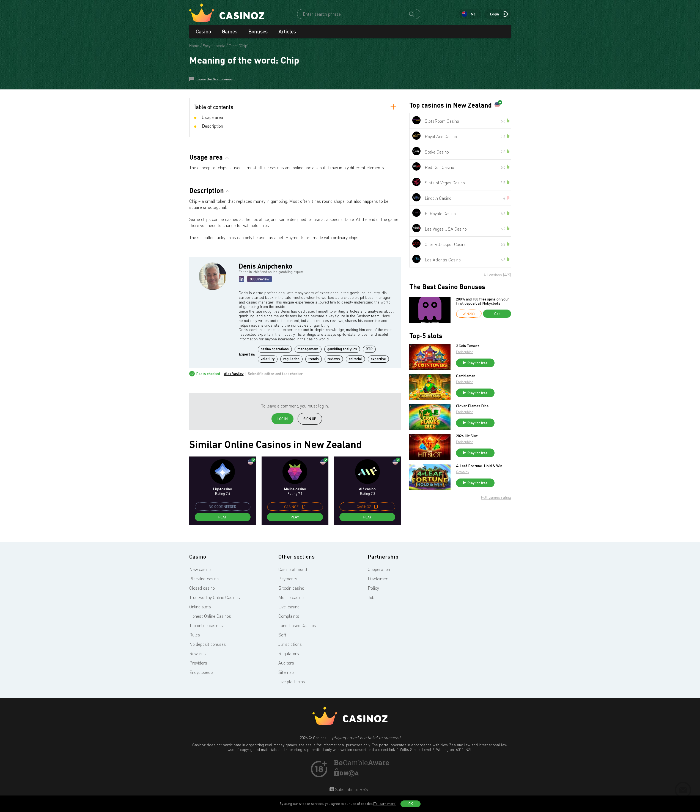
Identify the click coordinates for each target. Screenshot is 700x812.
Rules (194, 635)
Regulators (288, 653)
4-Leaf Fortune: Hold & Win (479, 466)
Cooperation (379, 569)
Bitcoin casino (291, 588)
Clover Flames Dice (472, 406)
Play (222, 517)
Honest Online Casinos (210, 616)
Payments (287, 578)
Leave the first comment (215, 79)
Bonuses (258, 31)
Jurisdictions (290, 644)
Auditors (286, 663)
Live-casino (289, 606)
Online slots (200, 606)
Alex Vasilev (234, 374)
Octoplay (462, 472)
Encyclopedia (201, 672)
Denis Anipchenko (265, 266)
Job (371, 597)
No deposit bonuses (207, 644)
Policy (373, 588)
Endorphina (464, 352)
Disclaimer (378, 578)
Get (497, 313)
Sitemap (286, 672)
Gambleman (465, 376)
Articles (287, 31)
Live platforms (291, 681)
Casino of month (293, 569)
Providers (198, 663)
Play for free (477, 363)
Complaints (288, 616)
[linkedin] (241, 279)
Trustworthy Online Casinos (214, 597)
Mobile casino (291, 597)
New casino (200, 569)
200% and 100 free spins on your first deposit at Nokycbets (482, 301)
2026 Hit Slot (467, 436)
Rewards (197, 653)
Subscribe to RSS (351, 789)
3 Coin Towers (467, 346)
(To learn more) (384, 804)
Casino (203, 31)
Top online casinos (206, 625)
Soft (282, 635)
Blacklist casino (204, 578)
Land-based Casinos (297, 625)
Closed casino (202, 588)
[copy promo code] (303, 506)
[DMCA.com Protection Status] (346, 775)
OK (410, 804)
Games (229, 31)
